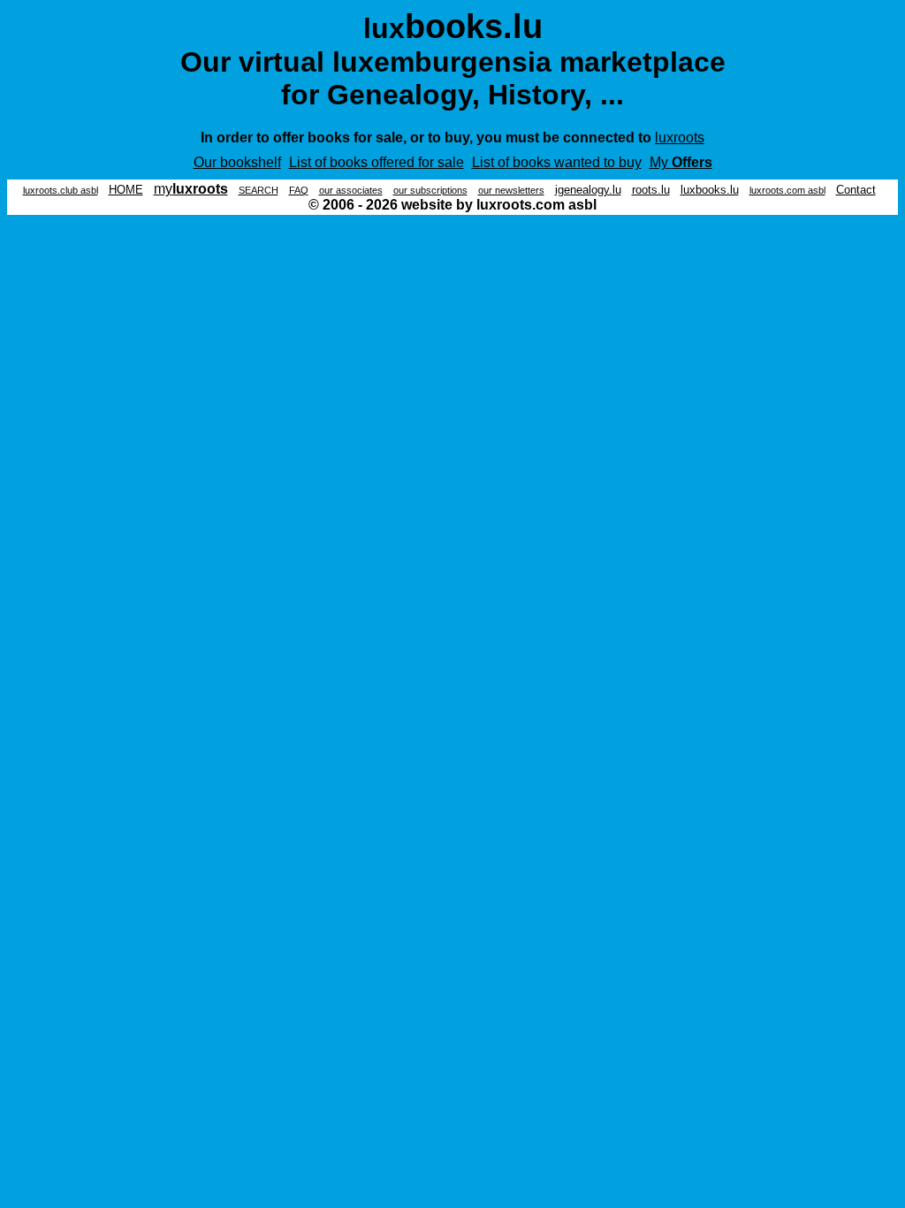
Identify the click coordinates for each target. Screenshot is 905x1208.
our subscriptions (430, 190)
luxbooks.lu (710, 189)
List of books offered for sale (376, 162)
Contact (856, 189)
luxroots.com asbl (787, 190)
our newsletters (511, 190)
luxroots (679, 137)
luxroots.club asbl (60, 190)
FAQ (298, 190)
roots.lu (651, 189)
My (681, 162)
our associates (351, 190)
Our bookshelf (237, 162)
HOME (126, 189)
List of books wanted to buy (557, 162)
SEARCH (258, 190)
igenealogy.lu (588, 189)
